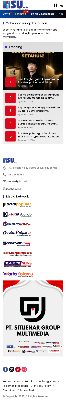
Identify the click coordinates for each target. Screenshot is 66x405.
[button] (61, 5)
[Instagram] (24, 369)
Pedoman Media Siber (16, 386)
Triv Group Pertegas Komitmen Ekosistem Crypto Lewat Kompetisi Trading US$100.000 (39, 135)
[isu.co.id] (21, 5)
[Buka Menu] (55, 5)
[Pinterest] (18, 369)
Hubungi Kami (47, 381)
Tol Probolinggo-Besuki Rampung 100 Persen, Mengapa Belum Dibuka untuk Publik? (39, 96)
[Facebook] (5, 369)
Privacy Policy (42, 386)
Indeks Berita (28, 390)
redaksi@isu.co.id (18, 181)
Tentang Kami (11, 381)
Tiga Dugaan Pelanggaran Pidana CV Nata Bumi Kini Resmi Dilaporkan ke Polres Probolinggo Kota (39, 109)
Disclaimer (9, 390)
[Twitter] (11, 369)
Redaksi (29, 381)
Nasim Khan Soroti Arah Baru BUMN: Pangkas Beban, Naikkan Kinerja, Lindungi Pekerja (37, 122)
